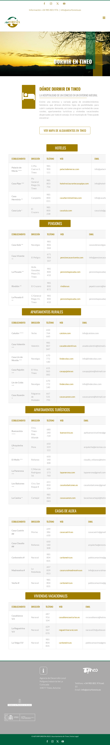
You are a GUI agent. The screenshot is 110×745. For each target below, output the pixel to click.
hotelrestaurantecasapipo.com (74, 183)
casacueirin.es (66, 532)
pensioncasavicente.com (71, 257)
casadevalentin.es (68, 346)
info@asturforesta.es (71, 9)
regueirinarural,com (68, 630)
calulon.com (65, 333)
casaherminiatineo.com (71, 198)
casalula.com (66, 210)
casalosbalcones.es (69, 485)
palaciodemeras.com (69, 169)
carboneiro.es (66, 557)
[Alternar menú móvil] (104, 17)
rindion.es (64, 286)
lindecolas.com (66, 358)
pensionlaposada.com (70, 272)
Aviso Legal (74, 736)
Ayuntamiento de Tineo (60, 736)
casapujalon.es (66, 371)
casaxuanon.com (67, 396)
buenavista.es (66, 432)
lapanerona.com (67, 472)
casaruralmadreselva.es (71, 570)
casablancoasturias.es (69, 617)
